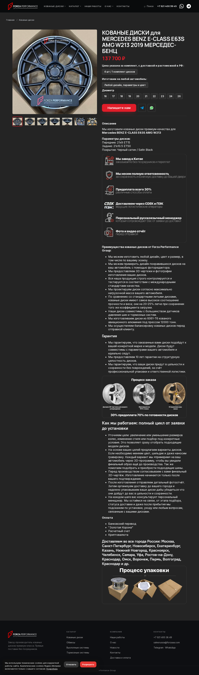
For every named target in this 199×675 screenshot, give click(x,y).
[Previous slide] (17, 72)
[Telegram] (189, 6)
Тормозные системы (78, 652)
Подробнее (52, 669)
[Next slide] (92, 72)
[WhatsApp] (181, 6)
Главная (10, 20)
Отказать (71, 664)
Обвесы (71, 642)
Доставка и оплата (120, 657)
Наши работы (93, 6)
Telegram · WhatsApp (165, 647)
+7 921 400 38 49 (167, 6)
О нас (109, 6)
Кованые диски (54, 6)
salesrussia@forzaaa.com (167, 642)
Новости (114, 647)
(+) (105, 96)
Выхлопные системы (78, 647)
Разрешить (88, 664)
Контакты (123, 6)
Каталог (75, 6)
